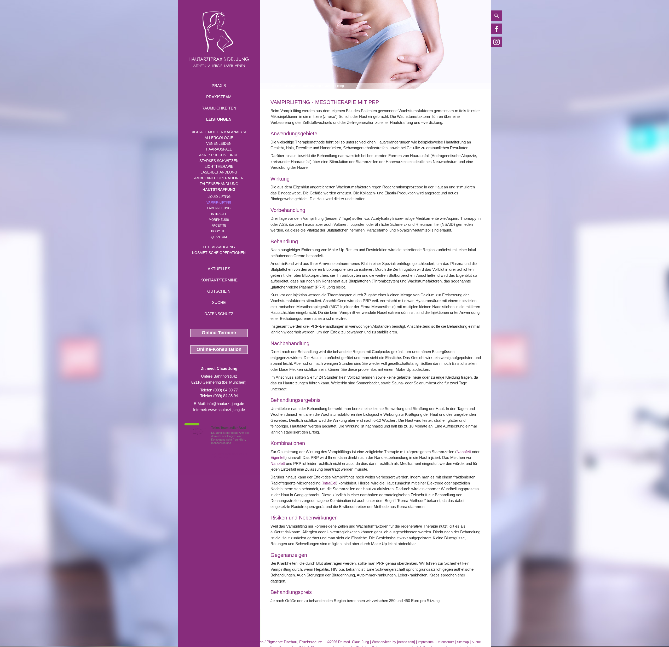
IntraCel (329, 483)
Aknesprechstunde (219, 155)
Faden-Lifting (218, 208)
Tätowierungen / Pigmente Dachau (267, 642)
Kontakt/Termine (219, 280)
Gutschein (218, 291)
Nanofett (464, 451)
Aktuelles (219, 269)
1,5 (197, 431)
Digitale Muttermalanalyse (219, 132)
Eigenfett (277, 457)
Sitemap (463, 642)
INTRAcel (219, 214)
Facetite (219, 225)
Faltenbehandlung (219, 184)
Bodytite (219, 231)
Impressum (426, 642)
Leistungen (219, 119)
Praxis (219, 85)
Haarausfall (219, 149)
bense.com (406, 642)
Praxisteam (219, 97)
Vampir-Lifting (218, 202)
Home (274, 86)
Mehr (238, 442)
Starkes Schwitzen (219, 161)
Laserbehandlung (218, 172)
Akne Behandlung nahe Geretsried (207, 642)
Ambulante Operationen (219, 178)
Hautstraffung (219, 189)
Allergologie (219, 138)
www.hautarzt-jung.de (226, 409)
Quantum (219, 237)
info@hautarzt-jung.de (225, 403)
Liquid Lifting (218, 197)
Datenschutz (218, 313)
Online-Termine (219, 332)
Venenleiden (219, 143)
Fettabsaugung (219, 247)
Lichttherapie (219, 166)
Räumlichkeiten (218, 108)
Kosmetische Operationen (219, 253)
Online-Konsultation (219, 349)
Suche (219, 302)
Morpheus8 (219, 220)
